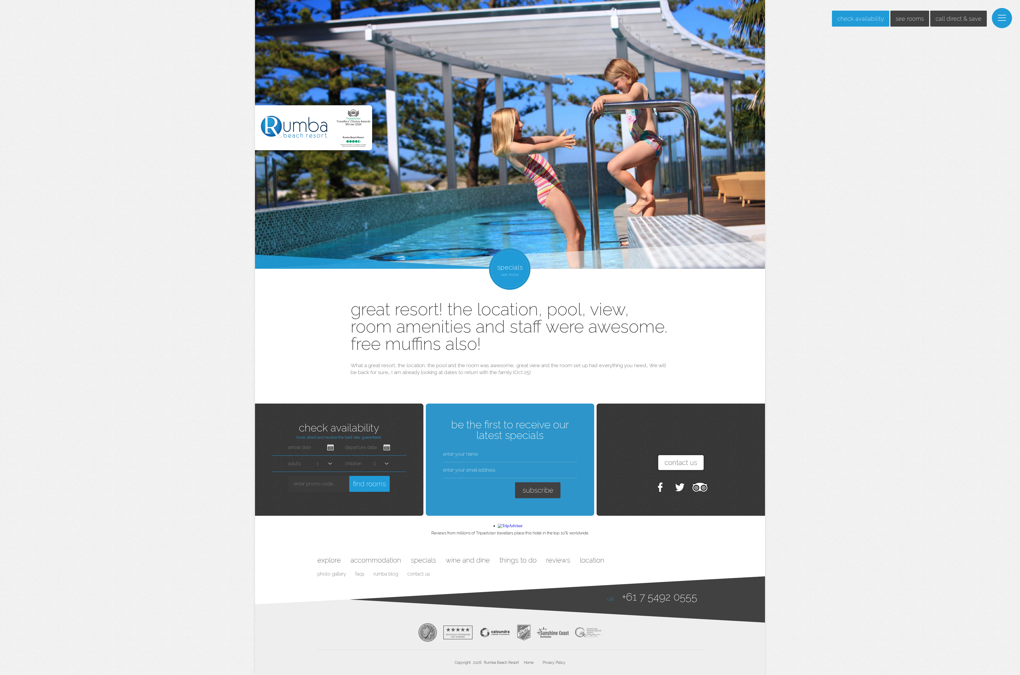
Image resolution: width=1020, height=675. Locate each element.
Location (592, 560)
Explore (329, 560)
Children (353, 463)
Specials (423, 560)
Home (529, 662)
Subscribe (537, 490)
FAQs (359, 574)
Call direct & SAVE (958, 18)
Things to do (518, 560)
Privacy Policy (554, 662)
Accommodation (375, 560)
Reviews (558, 560)
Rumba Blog (385, 574)
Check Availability (860, 18)
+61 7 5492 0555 (659, 596)
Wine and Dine (468, 560)
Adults (294, 463)
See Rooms (910, 18)
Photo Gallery (331, 574)
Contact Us (418, 574)
